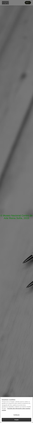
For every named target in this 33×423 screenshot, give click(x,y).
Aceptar (16, 419)
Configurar (16, 414)
